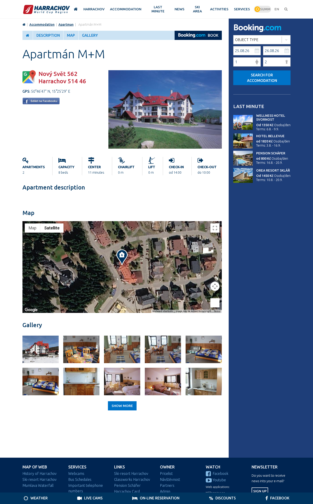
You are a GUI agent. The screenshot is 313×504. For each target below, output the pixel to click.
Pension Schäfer (270, 153)
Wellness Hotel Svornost (270, 117)
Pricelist (166, 473)
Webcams (76, 473)
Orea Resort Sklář (273, 170)
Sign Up (259, 491)
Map (71, 35)
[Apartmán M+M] (165, 147)
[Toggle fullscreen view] (215, 228)
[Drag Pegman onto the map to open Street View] (215, 302)
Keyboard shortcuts (162, 311)
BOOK (213, 35)
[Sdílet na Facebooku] (41, 103)
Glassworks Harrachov (132, 479)
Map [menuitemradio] (32, 228)
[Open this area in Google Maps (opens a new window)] (31, 310)
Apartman (66, 24)
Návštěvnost (170, 479)
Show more (122, 406)
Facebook (220, 473)
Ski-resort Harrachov (39, 479)
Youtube (219, 480)
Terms (217, 311)
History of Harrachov (39, 473)
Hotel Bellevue (270, 136)
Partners (167, 485)
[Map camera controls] (215, 286)
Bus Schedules (79, 479)
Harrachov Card (127, 491)
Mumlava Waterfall (38, 485)
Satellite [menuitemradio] (52, 228)
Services (77, 467)
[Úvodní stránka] (46, 9)
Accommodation (42, 24)
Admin (165, 491)
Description (48, 35)
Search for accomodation (262, 78)
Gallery (90, 35)
